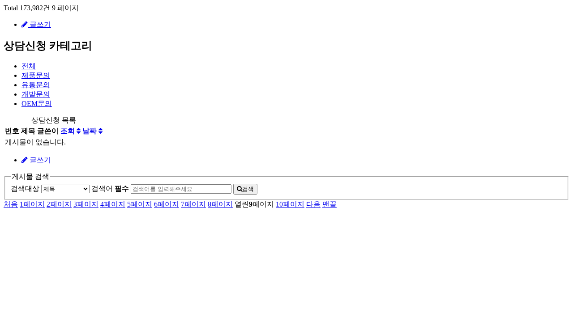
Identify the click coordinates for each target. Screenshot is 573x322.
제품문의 (35, 75)
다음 (313, 204)
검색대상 (25, 188)
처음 (11, 204)
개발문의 (35, 94)
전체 (28, 66)
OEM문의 (36, 103)
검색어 (110, 188)
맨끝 (329, 204)
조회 (68, 131)
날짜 (90, 131)
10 (290, 204)
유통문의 (35, 85)
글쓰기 (39, 24)
